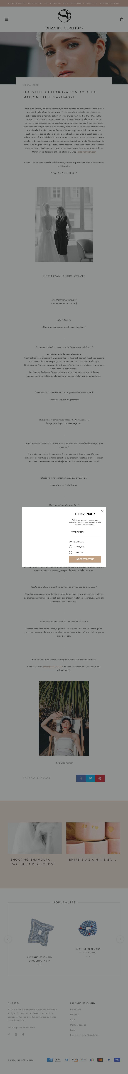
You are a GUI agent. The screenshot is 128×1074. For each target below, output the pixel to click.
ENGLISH (79, 552)
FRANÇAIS (79, 547)
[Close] (102, 511)
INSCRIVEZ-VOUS (85, 559)
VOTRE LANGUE (76, 542)
